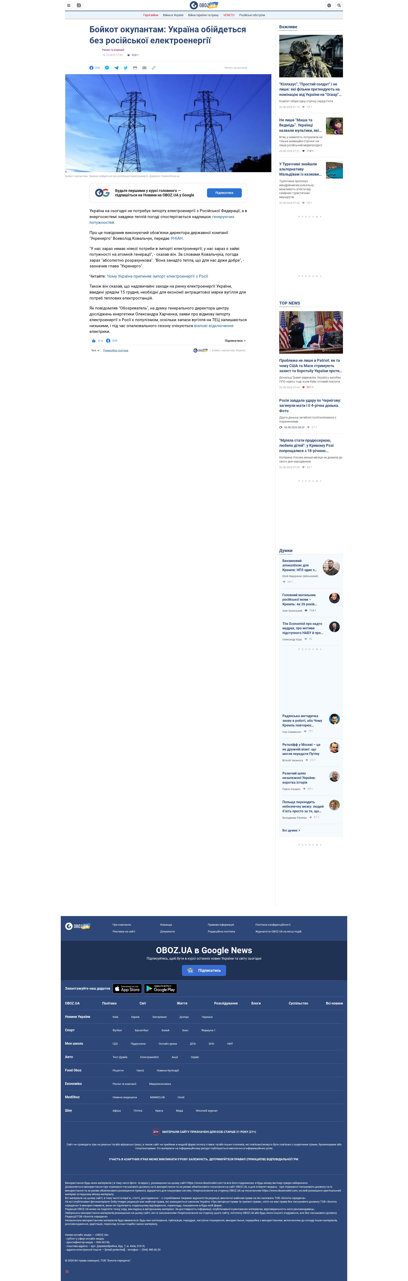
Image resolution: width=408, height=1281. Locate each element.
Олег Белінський (292, 610)
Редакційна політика (115, 350)
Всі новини (334, 1003)
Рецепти (118, 1070)
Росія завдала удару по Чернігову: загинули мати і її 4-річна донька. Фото (310, 405)
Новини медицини (125, 1097)
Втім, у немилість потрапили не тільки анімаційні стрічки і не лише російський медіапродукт (300, 141)
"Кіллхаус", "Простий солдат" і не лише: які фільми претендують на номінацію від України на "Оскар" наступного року (309, 89)
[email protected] (115, 1249)
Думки (285, 550)
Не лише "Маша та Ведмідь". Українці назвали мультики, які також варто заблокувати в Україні (299, 125)
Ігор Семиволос (291, 732)
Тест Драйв (120, 1057)
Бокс (185, 1030)
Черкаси (207, 1017)
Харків (135, 1017)
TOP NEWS (289, 303)
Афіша (117, 1110)
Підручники (138, 1043)
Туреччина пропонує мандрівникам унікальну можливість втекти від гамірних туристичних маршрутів (296, 189)
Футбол (117, 1030)
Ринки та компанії (113, 49)
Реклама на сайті (124, 931)
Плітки (138, 1110)
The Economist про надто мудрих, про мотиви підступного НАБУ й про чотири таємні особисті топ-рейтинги (302, 628)
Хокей (165, 1030)
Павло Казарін (291, 789)
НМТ (230, 1043)
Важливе (288, 26)
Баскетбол (142, 1030)
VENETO (229, 15)
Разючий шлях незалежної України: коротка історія (299, 777)
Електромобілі (149, 1057)
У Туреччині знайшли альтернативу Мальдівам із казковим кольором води (300, 169)
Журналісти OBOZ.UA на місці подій (278, 931)
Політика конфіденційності (272, 924)
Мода (179, 1110)
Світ (143, 1003)
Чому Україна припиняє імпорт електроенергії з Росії (157, 276)
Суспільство (298, 1003)
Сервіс (195, 1057)
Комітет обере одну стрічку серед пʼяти (306, 101)
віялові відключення (213, 325)
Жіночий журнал (207, 1110)
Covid (181, 1097)
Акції (175, 1057)
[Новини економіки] (200, 351)
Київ (115, 1017)
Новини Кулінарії (168, 1070)
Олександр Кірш (292, 639)
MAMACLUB (157, 1097)
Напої (140, 1070)
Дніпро (184, 1017)
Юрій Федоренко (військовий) (300, 576)
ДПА (193, 1043)
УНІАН (177, 238)
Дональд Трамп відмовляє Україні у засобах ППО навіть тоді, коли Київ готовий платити (310, 379)
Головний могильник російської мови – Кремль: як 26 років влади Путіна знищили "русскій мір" (300, 600)
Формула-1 (208, 1030)
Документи (167, 931)
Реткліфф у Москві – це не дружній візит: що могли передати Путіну (301, 749)
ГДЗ (115, 1043)
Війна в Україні (173, 15)
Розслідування (226, 1003)
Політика (109, 1003)
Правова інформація (221, 924)
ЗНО (211, 1043)
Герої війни (150, 15)
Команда (166, 924)
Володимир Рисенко (294, 817)
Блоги (256, 1003)
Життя (182, 1003)
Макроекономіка (160, 1083)
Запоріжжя (159, 1017)
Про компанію (122, 924)
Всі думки (290, 830)
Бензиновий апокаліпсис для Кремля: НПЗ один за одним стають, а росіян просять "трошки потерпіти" (299, 565)
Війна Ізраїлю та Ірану (203, 15)
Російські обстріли (252, 15)
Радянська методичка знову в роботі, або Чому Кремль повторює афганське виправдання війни (302, 721)
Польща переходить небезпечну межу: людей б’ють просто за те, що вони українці (303, 807)
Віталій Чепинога (292, 760)
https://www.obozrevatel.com (204, 1183)
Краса (159, 1110)
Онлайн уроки (168, 1043)
